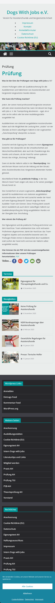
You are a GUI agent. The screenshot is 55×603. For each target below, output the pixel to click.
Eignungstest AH (12, 445)
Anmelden (9, 391)
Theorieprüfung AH (13, 492)
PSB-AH (7, 486)
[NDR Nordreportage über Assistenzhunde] (10, 326)
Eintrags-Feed (10, 397)
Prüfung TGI (9, 480)
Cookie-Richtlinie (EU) (27, 37)
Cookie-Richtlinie (18, 599)
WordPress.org (11, 408)
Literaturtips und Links (15, 457)
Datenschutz (29, 599)
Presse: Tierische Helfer (31, 354)
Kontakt (27, 26)
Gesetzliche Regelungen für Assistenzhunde (33, 340)
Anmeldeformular (27, 30)
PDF (17, 256)
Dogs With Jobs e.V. (27, 12)
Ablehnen (27, 593)
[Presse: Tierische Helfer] (10, 357)
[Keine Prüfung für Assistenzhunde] (10, 310)
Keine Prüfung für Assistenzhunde (28, 307)
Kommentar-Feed (12, 402)
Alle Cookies (27, 586)
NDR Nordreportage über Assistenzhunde (32, 324)
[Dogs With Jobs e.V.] (5, 54)
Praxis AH (8, 468)
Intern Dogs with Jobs (14, 451)
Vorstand (8, 497)
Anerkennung (10, 428)
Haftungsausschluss (13, 540)
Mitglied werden (11, 463)
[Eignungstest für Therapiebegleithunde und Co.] (10, 285)
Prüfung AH (9, 474)
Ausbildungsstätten (13, 434)
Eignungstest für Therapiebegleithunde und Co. (34, 282)
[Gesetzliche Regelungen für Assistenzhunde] (10, 342)
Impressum (39, 599)
